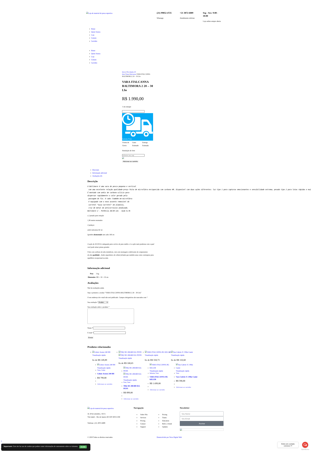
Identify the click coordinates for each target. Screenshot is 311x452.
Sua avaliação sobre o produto (98, 307)
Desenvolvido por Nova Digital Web (169, 437)
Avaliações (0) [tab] (97, 176)
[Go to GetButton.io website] (305, 449)
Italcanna (133, 74)
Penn (124, 382)
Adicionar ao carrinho (130, 161)
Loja (92, 35)
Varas (127, 74)
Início (124, 72)
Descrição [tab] (95, 170)
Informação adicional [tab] (99, 173)
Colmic (103, 370)
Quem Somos (95, 32)
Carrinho (94, 41)
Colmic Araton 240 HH (105, 374)
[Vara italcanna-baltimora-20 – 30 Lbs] (98, 80)
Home (93, 29)
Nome (90, 328)
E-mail (90, 333)
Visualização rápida (99, 355)
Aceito (83, 447)
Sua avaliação (92, 302)
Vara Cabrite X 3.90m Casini (186, 377)
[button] (121, 45)
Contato (93, 38)
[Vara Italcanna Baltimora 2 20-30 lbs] (98, 88)
